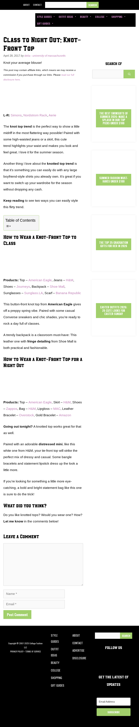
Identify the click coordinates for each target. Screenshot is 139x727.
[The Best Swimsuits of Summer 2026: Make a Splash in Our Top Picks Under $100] (114, 138)
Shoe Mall (57, 286)
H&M (69, 280)
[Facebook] (103, 5)
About (26, 4)
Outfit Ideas (66, 16)
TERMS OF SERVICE (33, 651)
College (99, 16)
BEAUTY (55, 663)
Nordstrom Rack (35, 115)
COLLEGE (55, 670)
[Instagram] (119, 5)
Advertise (78, 650)
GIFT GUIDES (57, 685)
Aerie (52, 115)
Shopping (116, 16)
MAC (57, 408)
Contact (37, 4)
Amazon (65, 415)
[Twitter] (111, 5)
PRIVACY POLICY (16, 651)
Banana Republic (68, 293)
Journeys (23, 286)
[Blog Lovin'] (134, 5)
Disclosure (79, 658)
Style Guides (44, 16)
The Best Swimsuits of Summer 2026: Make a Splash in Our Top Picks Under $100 (113, 118)
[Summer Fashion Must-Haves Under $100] (114, 203)
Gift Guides (43, 23)
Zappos (11, 408)
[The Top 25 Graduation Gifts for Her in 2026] (114, 268)
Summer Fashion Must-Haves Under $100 (113, 179)
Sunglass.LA (33, 293)
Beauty (84, 16)
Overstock (26, 415)
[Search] (92, 5)
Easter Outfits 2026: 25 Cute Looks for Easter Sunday (113, 310)
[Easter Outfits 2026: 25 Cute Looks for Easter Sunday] (114, 332)
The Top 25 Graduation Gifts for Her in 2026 (113, 244)
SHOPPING (56, 678)
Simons (16, 115)
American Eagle (40, 280)
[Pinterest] (127, 5)
